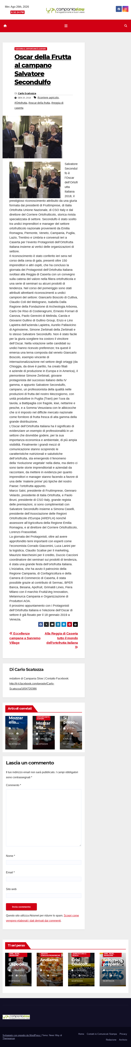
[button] (125, 25)
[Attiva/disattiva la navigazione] (66, 26)
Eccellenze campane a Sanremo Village (24, 638)
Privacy (123, 1034)
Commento (13, 785)
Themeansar (9, 1038)
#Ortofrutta (20, 102)
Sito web (11, 889)
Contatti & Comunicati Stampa (102, 1034)
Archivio (123, 1039)
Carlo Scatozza (27, 93)
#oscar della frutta (39, 102)
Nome (10, 855)
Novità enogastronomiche (50, 954)
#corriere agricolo (48, 97)
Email (10, 872)
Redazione (111, 1039)
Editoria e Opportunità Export (31, 49)
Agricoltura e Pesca (79, 954)
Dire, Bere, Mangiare (15, 954)
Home (81, 1034)
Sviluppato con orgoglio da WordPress (22, 1035)
